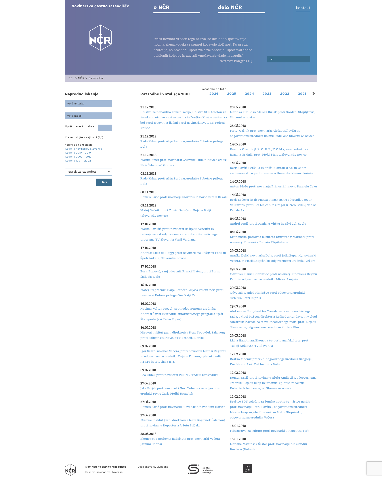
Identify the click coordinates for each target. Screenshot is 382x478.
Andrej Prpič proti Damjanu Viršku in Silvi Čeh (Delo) (268, 224)
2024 (249, 93)
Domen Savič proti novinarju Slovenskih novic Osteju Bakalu (183, 197)
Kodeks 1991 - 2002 (78, 160)
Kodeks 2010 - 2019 (78, 152)
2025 (231, 93)
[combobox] (88, 171)
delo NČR (230, 7)
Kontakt (303, 8)
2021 (302, 93)
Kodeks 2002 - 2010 (78, 156)
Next (313, 93)
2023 (266, 93)
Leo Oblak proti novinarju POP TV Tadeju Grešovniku (179, 375)
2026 (213, 93)
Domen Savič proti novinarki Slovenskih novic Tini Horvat (182, 407)
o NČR (161, 7)
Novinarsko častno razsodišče (100, 6)
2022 (284, 93)
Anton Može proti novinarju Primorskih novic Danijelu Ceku (273, 186)
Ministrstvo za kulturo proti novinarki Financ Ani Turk (269, 431)
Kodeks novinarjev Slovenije (83, 148)
